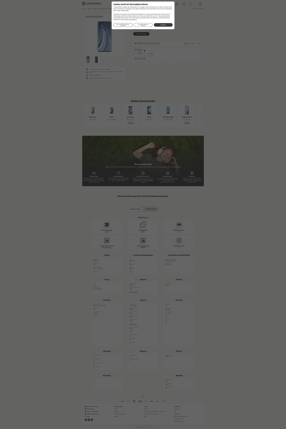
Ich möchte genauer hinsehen (143, 25)
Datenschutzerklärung (131, 19)
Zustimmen (163, 24)
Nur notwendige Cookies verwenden (123, 25)
